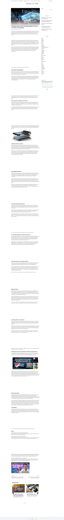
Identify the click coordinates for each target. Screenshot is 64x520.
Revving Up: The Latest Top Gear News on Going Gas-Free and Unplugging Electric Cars (18, 495)
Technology (43, 68)
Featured (42, 52)
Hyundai (42, 59)
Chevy (42, 49)
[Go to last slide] (13, 493)
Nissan (42, 64)
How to (42, 58)
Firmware (42, 53)
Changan (42, 46)
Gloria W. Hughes (14, 29)
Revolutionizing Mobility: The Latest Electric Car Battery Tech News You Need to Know (17, 477)
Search (42, 8)
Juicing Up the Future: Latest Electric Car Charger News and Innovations (33, 477)
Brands (42, 43)
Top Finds (42, 71)
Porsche (42, 65)
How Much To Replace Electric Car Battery (20, 358)
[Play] (35, 364)
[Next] (37, 493)
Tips (42, 70)
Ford (42, 54)
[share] (31, 358)
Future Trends (43, 55)
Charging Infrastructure (44, 47)
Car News (42, 45)
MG (41, 62)
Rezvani (42, 66)
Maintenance (43, 61)
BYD (42, 44)
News (42, 63)
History (42, 57)
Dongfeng (42, 51)
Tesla (42, 69)
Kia (41, 60)
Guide (42, 56)
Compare (42, 50)
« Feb (47, 89)
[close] (32, 517)
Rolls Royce (43, 67)
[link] (13, 358)
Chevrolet (42, 48)
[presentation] (18, 488)
